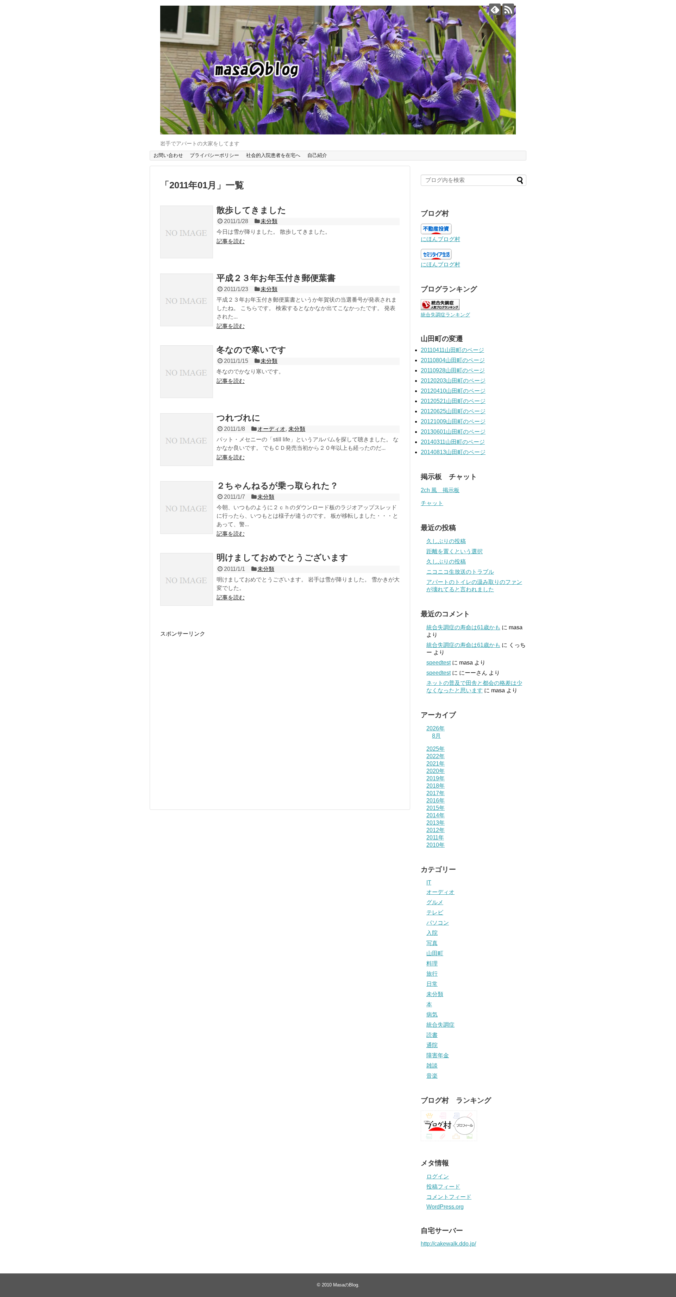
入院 (432, 933)
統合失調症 (440, 1025)
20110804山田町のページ (453, 360)
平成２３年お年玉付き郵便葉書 (276, 278)
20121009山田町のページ (453, 421)
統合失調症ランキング (445, 314)
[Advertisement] (219, 721)
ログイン (437, 1176)
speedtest (438, 663)
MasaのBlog (345, 1284)
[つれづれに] (186, 439)
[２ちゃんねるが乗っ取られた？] (186, 507)
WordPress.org (445, 1207)
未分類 (269, 221)
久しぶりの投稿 (446, 541)
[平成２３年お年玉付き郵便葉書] (186, 299)
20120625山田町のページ (453, 411)
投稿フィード (443, 1187)
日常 (432, 984)
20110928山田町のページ (453, 370)
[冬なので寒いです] (186, 371)
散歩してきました (251, 210)
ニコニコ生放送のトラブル (460, 572)
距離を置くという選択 (454, 551)
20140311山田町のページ (453, 442)
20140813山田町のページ (453, 452)
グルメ (434, 902)
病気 (432, 1015)
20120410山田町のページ (453, 391)
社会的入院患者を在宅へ (273, 155)
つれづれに (239, 417)
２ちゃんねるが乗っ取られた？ (277, 485)
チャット (432, 503)
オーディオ (271, 429)
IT (428, 883)
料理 (432, 964)
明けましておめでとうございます (282, 557)
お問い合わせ (168, 155)
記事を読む (231, 241)
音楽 (432, 1076)
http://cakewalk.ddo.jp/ (448, 1244)
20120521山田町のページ (453, 401)
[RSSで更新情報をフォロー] (508, 9)
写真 (432, 943)
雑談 (432, 1066)
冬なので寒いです (251, 349)
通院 (432, 1045)
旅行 (432, 974)
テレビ (434, 912)
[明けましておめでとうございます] (186, 579)
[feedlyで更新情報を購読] (495, 9)
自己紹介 (317, 155)
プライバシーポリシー (214, 155)
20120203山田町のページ (453, 381)
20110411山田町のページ (452, 350)
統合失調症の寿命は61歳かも (463, 627)
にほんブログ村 (440, 239)
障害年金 (437, 1055)
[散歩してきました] (186, 232)
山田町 (434, 953)
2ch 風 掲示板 (440, 490)
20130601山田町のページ (453, 432)
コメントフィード (448, 1197)
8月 (436, 736)
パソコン (437, 923)
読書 (432, 1035)
